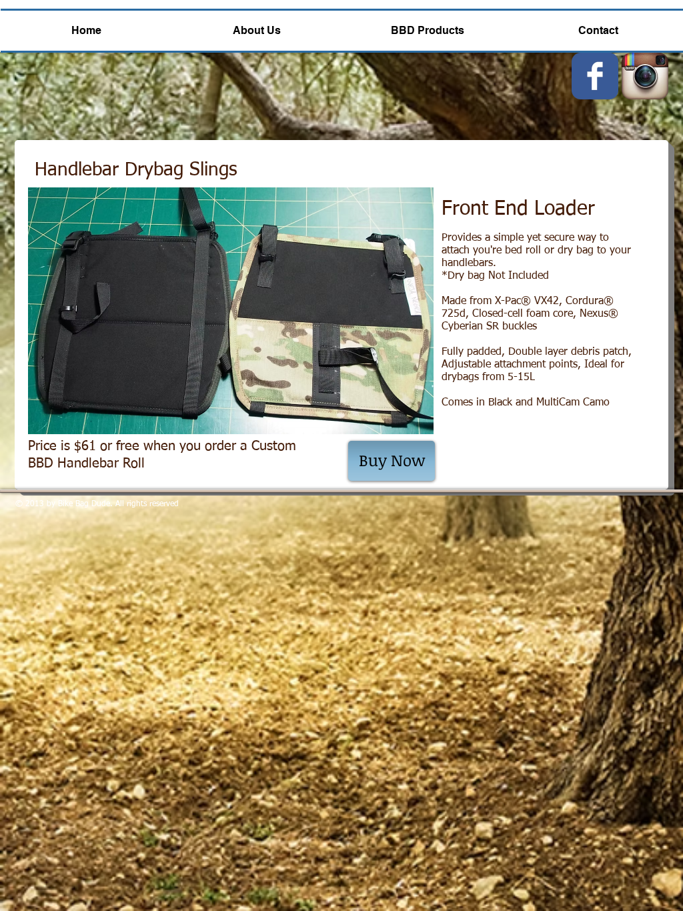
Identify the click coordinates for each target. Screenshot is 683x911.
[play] (405, 422)
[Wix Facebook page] (595, 76)
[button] (231, 310)
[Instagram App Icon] (645, 76)
